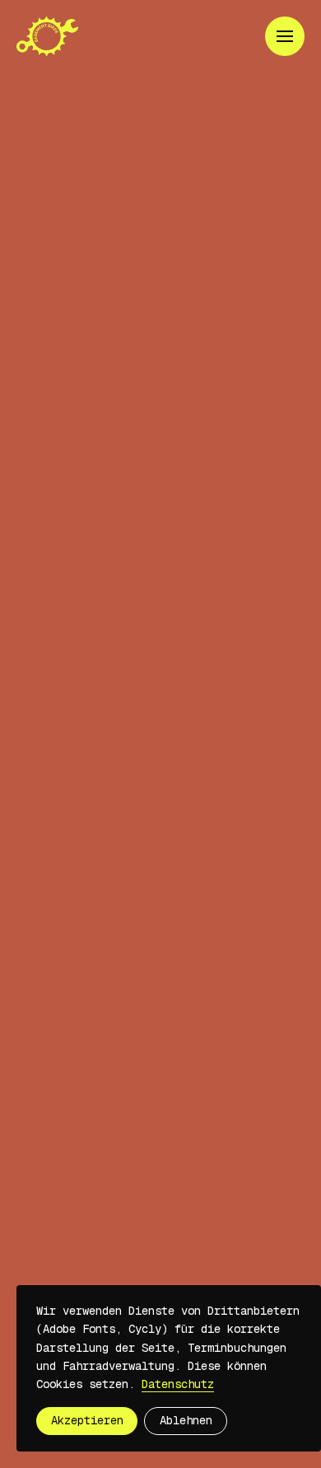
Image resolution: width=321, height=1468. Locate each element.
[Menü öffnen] (285, 36)
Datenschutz (178, 1384)
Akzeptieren (87, 1420)
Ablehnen (186, 1420)
